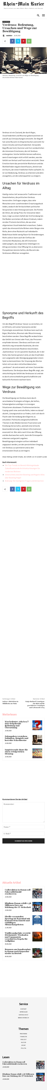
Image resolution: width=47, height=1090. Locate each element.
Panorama (6, 22)
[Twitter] (18, 41)
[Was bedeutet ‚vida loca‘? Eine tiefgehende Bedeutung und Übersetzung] (37, 725)
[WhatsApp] (29, 41)
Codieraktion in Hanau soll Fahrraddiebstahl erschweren (17, 892)
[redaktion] (4, 35)
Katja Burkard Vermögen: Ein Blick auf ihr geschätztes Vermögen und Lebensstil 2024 (35, 704)
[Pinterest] (23, 41)
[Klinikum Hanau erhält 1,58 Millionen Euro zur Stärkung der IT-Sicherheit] (37, 907)
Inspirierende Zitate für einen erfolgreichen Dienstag (16, 752)
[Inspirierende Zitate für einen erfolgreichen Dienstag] (37, 753)
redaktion (9, 36)
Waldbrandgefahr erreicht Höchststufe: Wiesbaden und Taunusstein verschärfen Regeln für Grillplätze (18, 937)
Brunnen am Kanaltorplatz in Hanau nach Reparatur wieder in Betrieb (18, 951)
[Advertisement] (23, 105)
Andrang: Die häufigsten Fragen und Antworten (24, 481)
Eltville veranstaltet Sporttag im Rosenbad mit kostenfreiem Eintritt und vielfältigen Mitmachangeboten (17, 921)
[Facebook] (12, 41)
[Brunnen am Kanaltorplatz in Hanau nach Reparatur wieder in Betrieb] (37, 953)
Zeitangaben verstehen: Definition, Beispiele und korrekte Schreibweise (16, 738)
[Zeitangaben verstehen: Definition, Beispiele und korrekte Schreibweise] (37, 740)
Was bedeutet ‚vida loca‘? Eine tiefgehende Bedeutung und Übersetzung (17, 725)
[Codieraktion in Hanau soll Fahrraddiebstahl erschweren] (37, 893)
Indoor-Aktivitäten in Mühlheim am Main (10, 702)
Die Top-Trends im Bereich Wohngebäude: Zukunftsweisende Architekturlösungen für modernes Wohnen (22, 468)
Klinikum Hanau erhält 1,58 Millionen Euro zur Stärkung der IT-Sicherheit (18, 905)
